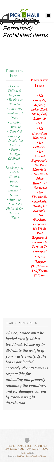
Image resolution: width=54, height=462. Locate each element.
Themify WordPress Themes (36, 456)
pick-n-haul (26, 453)
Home (11, 446)
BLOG (45, 448)
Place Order (24, 446)
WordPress (20, 456)
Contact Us (33, 448)
